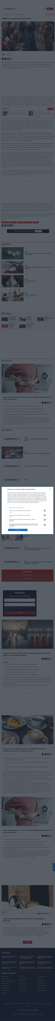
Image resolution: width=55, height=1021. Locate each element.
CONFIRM (17, 529)
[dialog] (27, 510)
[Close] (50, 489)
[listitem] (27, 507)
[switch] (44, 510)
